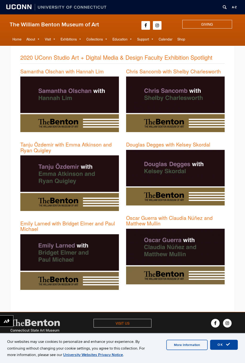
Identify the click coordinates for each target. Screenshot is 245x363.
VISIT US (122, 323)
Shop (181, 39)
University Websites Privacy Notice (93, 354)
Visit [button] (48, 39)
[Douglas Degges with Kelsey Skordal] (175, 177)
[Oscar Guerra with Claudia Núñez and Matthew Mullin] (175, 255)
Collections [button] (94, 39)
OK (221, 345)
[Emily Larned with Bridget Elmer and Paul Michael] (69, 261)
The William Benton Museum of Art (54, 24)
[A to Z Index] (234, 7)
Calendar (166, 39)
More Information (187, 345)
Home (17, 39)
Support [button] (143, 39)
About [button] (30, 39)
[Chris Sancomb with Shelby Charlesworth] (175, 103)
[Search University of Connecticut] (224, 7)
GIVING (207, 24)
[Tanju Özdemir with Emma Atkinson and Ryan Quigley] (69, 182)
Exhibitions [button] (69, 39)
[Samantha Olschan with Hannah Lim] (69, 103)
